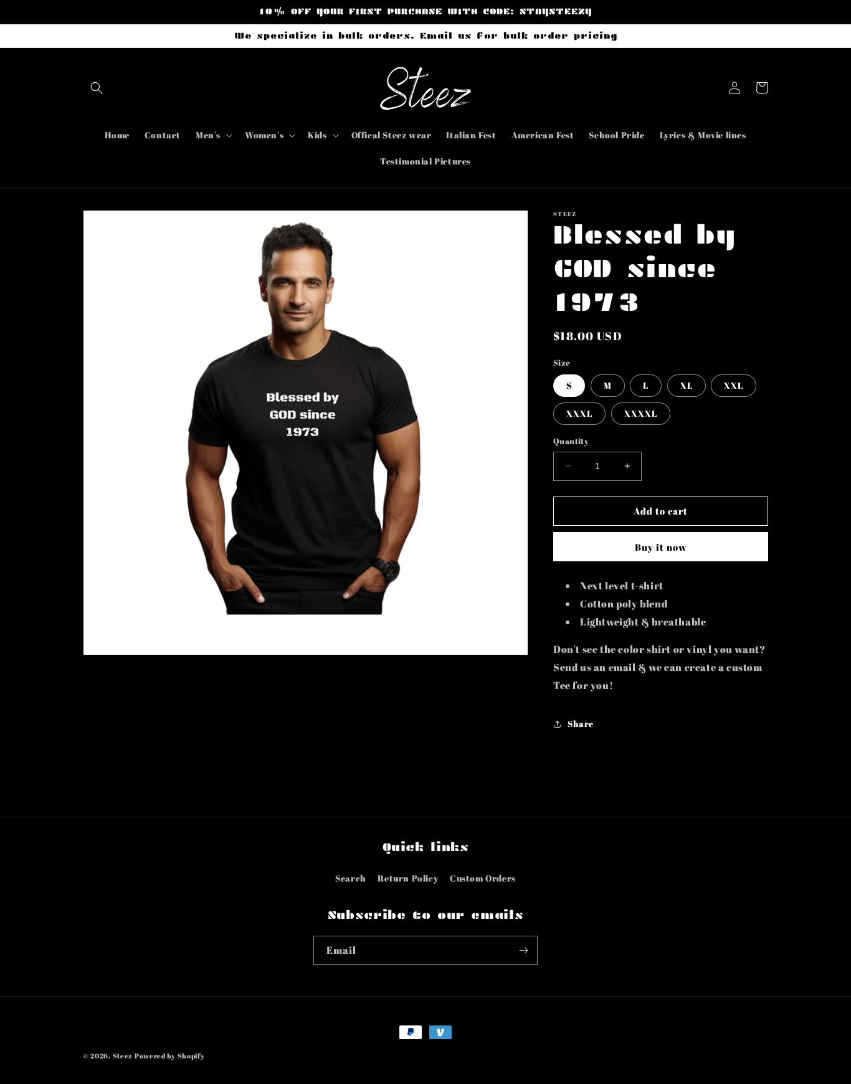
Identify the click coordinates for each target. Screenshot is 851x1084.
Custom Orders (483, 878)
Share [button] (581, 724)
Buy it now (661, 547)
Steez (123, 1055)
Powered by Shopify (170, 1055)
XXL (733, 385)
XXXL (579, 413)
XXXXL (640, 413)
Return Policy (408, 878)
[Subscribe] (523, 950)
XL (686, 385)
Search (350, 878)
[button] (96, 88)
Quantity (571, 441)
